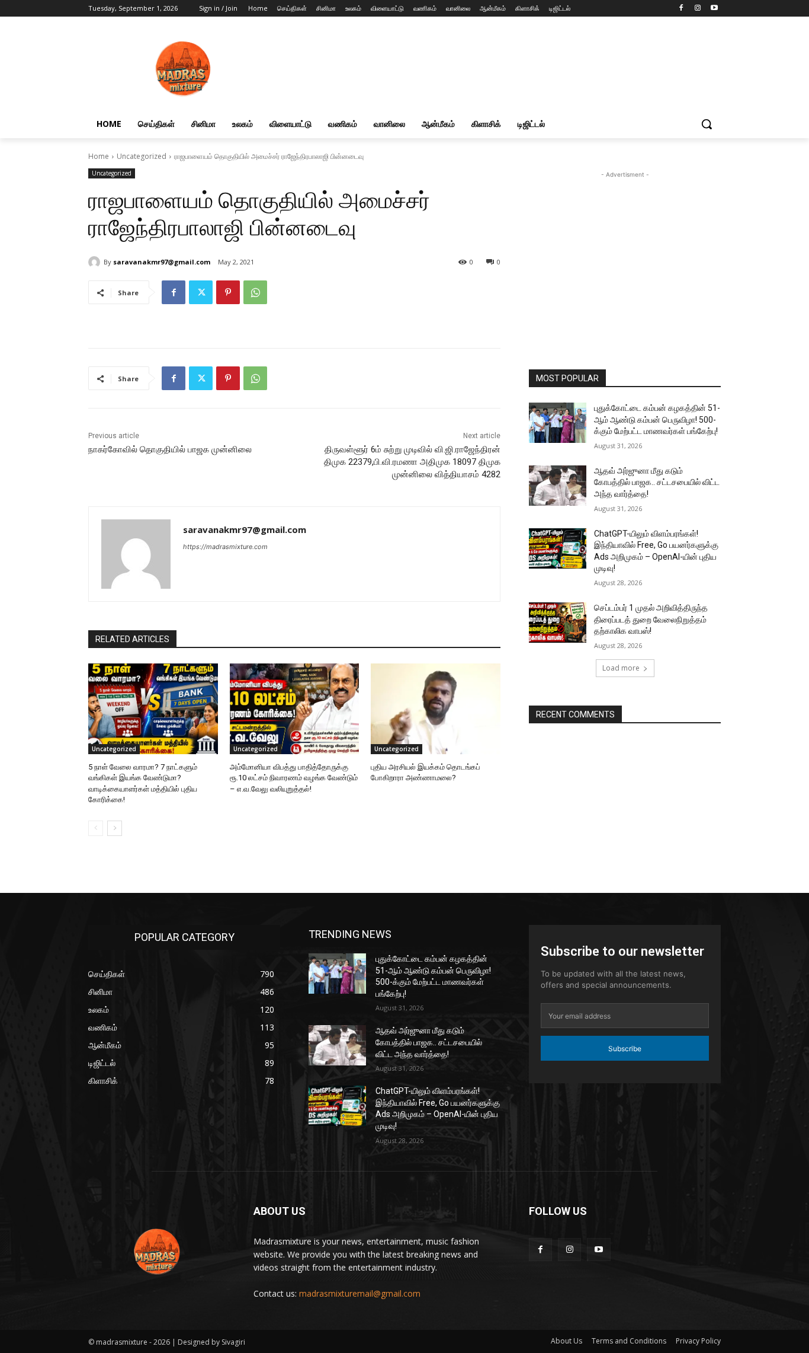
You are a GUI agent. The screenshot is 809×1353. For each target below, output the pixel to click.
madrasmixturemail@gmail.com (359, 1293)
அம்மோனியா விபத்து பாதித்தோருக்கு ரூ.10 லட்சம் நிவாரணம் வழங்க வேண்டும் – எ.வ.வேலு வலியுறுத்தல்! (294, 777)
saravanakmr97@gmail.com (161, 261)
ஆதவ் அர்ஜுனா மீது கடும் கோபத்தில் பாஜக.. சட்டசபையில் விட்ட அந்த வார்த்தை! (657, 482)
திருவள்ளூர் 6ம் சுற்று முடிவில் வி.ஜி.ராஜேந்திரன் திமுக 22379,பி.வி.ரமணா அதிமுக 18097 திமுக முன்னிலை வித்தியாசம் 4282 (412, 462)
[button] (706, 124)
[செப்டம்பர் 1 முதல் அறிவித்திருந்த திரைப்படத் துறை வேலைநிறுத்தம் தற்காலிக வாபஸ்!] (557, 622)
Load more (621, 668)
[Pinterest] (228, 292)
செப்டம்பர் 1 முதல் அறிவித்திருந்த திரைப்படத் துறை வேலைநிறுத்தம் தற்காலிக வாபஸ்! (651, 619)
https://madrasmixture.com (225, 547)
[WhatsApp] (255, 292)
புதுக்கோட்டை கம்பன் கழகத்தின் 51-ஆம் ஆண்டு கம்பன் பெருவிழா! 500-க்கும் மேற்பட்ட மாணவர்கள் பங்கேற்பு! (657, 419)
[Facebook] (681, 8)
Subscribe (624, 1048)
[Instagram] (697, 8)
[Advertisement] (625, 261)
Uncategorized (141, 156)
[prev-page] (95, 828)
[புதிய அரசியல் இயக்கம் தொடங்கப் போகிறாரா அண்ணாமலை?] (435, 708)
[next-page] (114, 828)
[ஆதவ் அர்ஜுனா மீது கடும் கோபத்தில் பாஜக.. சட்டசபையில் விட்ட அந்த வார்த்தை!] (557, 485)
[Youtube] (714, 8)
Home (98, 156)
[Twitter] (201, 292)
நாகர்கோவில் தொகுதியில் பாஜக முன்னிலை (170, 449)
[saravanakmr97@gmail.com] (96, 262)
